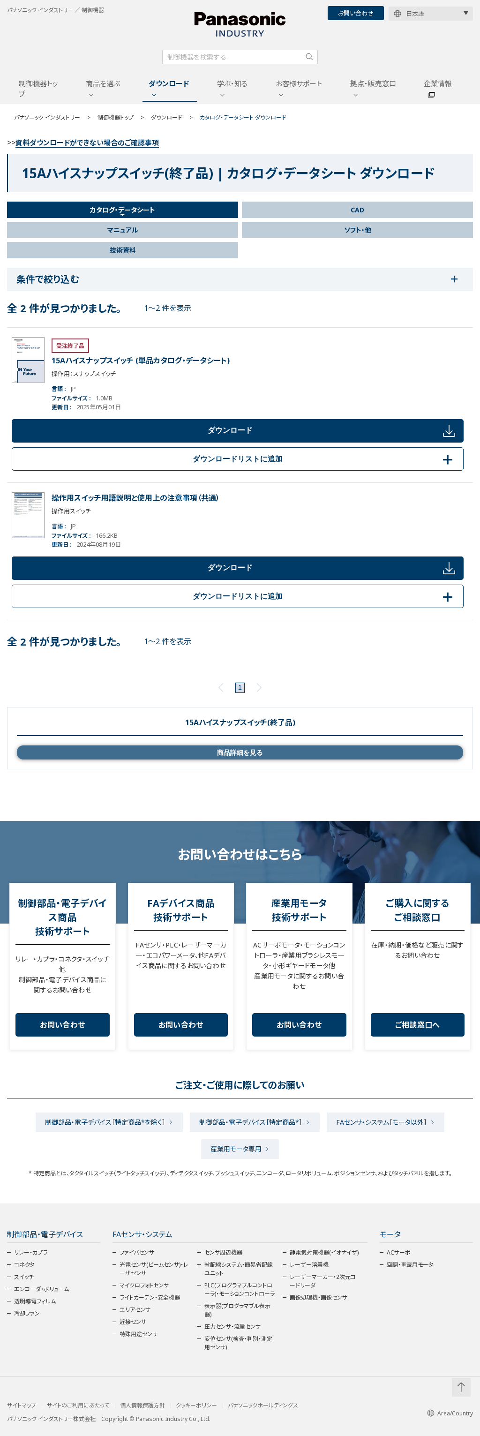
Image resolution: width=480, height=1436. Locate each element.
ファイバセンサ (137, 1252)
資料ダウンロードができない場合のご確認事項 (87, 142)
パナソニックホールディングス (263, 1405)
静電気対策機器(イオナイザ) (324, 1252)
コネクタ (24, 1265)
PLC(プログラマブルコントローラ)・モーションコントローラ (239, 1289)
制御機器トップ (38, 89)
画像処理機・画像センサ (318, 1297)
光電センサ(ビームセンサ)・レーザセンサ (154, 1269)
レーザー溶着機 (309, 1265)
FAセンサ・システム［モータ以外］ (381, 1122)
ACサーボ (399, 1252)
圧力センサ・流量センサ (232, 1327)
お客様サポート (299, 83)
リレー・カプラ (30, 1252)
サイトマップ (21, 1405)
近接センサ (133, 1322)
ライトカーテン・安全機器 (150, 1297)
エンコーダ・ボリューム (41, 1289)
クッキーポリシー (196, 1405)
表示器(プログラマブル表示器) (237, 1310)
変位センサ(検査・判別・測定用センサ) (238, 1343)
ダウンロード (169, 83)
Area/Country (455, 1413)
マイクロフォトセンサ (144, 1285)
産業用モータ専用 (236, 1148)
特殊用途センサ (139, 1334)
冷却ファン (27, 1313)
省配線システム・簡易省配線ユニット (238, 1269)
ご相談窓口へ (417, 1025)
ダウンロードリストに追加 (324, 458)
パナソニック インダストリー (47, 117)
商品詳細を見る (240, 752)
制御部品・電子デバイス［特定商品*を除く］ (105, 1122)
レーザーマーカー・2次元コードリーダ (323, 1281)
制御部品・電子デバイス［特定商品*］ (250, 1122)
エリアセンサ (135, 1310)
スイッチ (24, 1277)
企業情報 (438, 83)
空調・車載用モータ (410, 1265)
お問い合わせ (356, 13)
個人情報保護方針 (142, 1405)
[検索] (309, 56)
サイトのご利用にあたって (78, 1405)
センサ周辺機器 (223, 1252)
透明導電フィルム (35, 1301)
